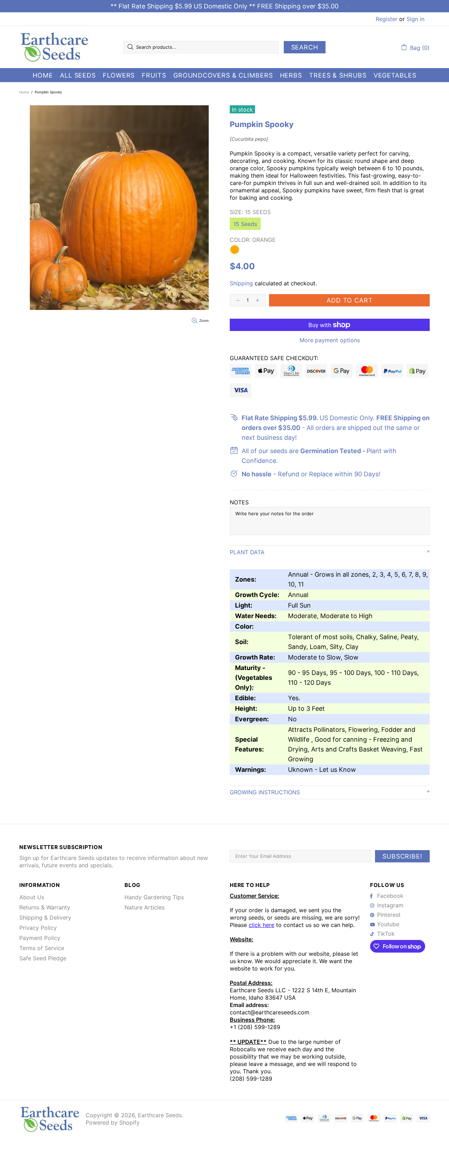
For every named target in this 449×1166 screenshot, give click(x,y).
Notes (239, 502)
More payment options (330, 340)
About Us (31, 897)
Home (24, 92)
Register (386, 18)
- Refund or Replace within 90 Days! (311, 474)
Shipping (241, 283)
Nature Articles (145, 907)
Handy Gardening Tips (154, 897)
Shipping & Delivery (45, 917)
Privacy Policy (38, 927)
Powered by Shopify (113, 1122)
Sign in (415, 18)
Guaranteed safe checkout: (274, 358)
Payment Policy (39, 937)
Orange (234, 249)
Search (304, 47)
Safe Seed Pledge (42, 958)
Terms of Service (41, 948)
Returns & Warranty (44, 907)
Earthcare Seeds (54, 47)
